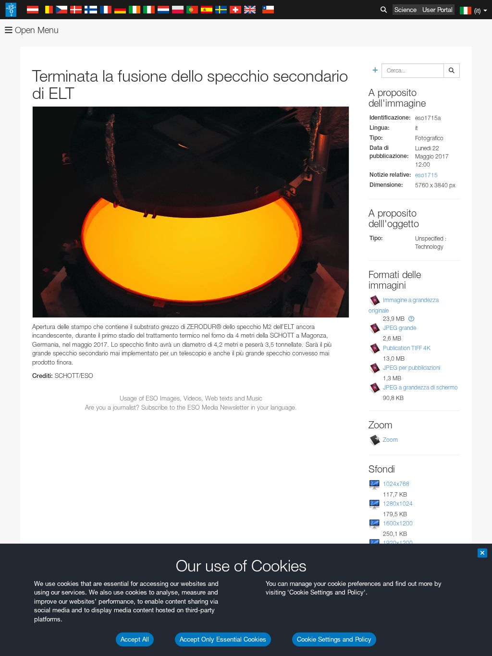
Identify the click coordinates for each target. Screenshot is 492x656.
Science (405, 9)
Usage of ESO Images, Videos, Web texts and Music (191, 398)
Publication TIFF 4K (406, 348)
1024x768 (396, 483)
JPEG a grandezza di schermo (420, 387)
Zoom (390, 439)
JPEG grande (399, 327)
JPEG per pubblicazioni (411, 367)
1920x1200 (398, 543)
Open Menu (35, 30)
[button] (411, 318)
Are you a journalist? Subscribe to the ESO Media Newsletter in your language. (191, 407)
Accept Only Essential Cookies (223, 639)
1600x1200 (398, 523)
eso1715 (426, 175)
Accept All (135, 639)
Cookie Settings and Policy (334, 639)
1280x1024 (398, 503)
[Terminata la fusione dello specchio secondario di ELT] (191, 212)
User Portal (437, 9)
